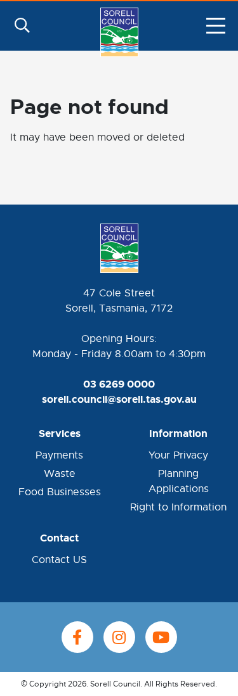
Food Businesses (59, 492)
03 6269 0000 (119, 384)
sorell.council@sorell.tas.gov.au (119, 399)
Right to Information (178, 507)
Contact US (59, 560)
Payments (59, 455)
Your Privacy (178, 455)
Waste (60, 473)
